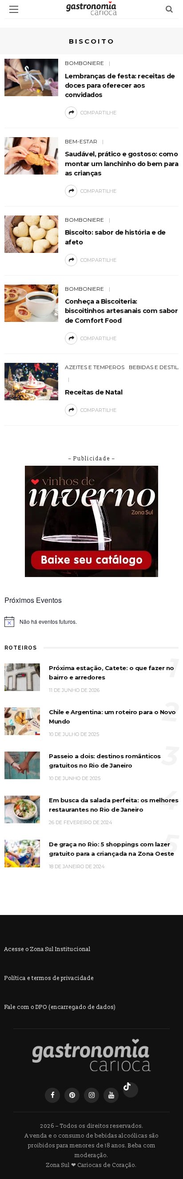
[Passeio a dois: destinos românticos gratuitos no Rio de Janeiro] (22, 764)
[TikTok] (130, 1090)
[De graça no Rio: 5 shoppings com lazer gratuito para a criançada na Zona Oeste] (22, 853)
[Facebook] (52, 1095)
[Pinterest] (72, 1095)
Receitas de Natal (94, 392)
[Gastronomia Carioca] (91, 1055)
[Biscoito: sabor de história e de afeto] (31, 233)
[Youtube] (111, 1095)
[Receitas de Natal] (31, 381)
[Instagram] (91, 1095)
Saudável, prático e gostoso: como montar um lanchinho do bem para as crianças (122, 163)
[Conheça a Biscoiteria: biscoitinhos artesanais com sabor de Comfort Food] (31, 302)
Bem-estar (81, 141)
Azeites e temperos (94, 367)
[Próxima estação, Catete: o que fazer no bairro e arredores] (22, 676)
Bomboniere (84, 63)
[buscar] (169, 9)
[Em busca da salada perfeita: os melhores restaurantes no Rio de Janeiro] (22, 808)
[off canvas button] (13, 9)
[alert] (91, 621)
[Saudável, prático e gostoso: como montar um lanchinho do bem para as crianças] (31, 155)
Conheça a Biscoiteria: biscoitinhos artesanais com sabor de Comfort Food (121, 310)
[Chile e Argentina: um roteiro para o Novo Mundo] (22, 720)
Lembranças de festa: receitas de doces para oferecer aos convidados (120, 85)
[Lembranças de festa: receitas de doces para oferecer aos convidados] (31, 76)
